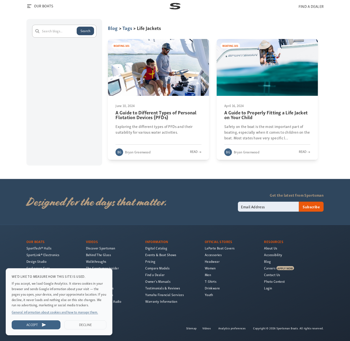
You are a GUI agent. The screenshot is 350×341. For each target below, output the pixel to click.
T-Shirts (210, 281)
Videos (206, 328)
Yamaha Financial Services (164, 294)
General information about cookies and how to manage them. (55, 312)
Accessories (213, 255)
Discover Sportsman (100, 248)
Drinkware (212, 288)
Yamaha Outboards (100, 288)
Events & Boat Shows (160, 255)
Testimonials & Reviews (162, 288)
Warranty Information (161, 301)
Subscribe (311, 206)
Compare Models (157, 268)
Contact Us (272, 275)
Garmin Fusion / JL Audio (103, 301)
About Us (270, 248)
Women (210, 268)
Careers (269, 268)
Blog (113, 27)
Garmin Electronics (99, 294)
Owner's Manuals (157, 281)
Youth (209, 294)
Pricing (150, 261)
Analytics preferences (231, 328)
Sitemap (191, 328)
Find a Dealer (155, 275)
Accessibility (273, 255)
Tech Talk (93, 281)
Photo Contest (274, 281)
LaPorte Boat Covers (220, 248)
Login (268, 288)
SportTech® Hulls (38, 248)
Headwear (212, 261)
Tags (127, 27)
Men (208, 275)
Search (85, 31)
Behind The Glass (98, 255)
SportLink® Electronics (43, 255)
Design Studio (36, 261)
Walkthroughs (96, 261)
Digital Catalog (156, 248)
